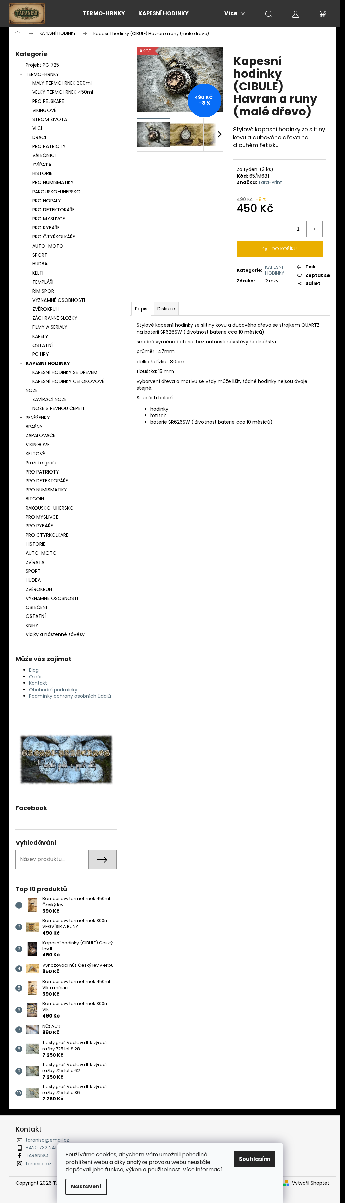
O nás (36, 676)
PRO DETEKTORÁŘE (53, 209)
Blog (34, 670)
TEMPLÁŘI (42, 282)
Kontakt (38, 683)
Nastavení (86, 1187)
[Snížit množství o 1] (282, 229)
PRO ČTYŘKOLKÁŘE (53, 236)
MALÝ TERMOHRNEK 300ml (62, 83)
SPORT (40, 255)
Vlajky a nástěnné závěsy (55, 634)
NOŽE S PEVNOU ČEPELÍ (58, 408)
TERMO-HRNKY (42, 74)
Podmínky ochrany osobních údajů (70, 696)
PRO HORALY (46, 200)
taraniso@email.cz (47, 1140)
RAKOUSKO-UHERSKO (56, 191)
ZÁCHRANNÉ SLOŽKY (54, 318)
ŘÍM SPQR (43, 291)
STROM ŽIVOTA (49, 119)
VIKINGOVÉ (44, 110)
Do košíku (284, 248)
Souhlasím (254, 1159)
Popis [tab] (141, 308)
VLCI (37, 128)
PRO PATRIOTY (49, 146)
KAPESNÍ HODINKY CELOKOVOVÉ (68, 381)
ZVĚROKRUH (45, 309)
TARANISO (37, 1155)
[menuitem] (104, 13)
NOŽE (32, 390)
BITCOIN (35, 498)
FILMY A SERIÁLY (49, 327)
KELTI (37, 272)
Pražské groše (42, 462)
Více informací (202, 1169)
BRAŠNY (34, 426)
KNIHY (32, 625)
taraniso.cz (38, 1163)
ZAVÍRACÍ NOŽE (49, 399)
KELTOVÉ (35, 453)
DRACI (39, 137)
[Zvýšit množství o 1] (314, 229)
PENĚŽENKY (38, 417)
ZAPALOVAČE (40, 435)
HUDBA (40, 263)
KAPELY (40, 336)
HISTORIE (42, 173)
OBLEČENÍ (36, 607)
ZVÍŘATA (41, 164)
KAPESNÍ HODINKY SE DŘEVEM (64, 372)
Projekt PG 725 (42, 65)
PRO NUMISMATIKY (53, 182)
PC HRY (40, 354)
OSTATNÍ (42, 345)
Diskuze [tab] (166, 308)
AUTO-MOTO (47, 245)
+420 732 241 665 (46, 1147)
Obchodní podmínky (53, 689)
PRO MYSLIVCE (48, 218)
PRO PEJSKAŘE (48, 101)
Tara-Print (270, 182)
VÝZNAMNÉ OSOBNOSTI (58, 300)
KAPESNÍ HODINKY (48, 363)
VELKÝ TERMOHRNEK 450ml (62, 92)
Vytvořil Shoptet (311, 1183)
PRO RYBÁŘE (46, 227)
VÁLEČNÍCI (44, 155)
